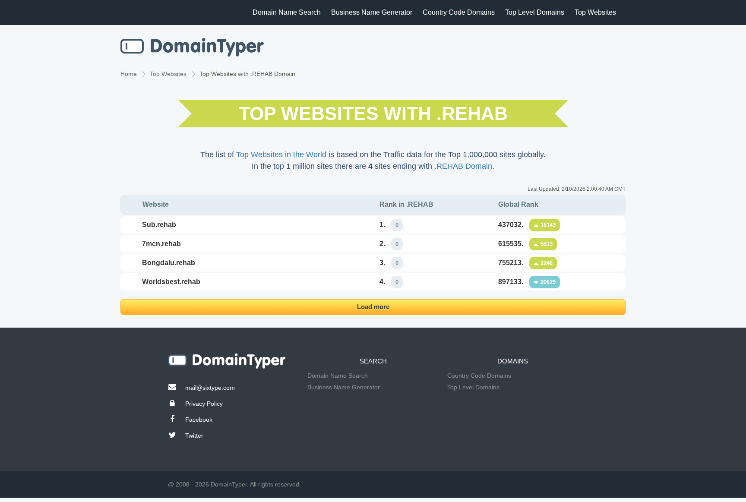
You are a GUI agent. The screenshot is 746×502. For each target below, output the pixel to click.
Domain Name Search (287, 12)
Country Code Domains (459, 12)
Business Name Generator (371, 12)
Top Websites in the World (281, 154)
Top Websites (595, 12)
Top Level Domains (534, 12)
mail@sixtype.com (210, 387)
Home (128, 73)
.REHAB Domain (463, 166)
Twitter (194, 435)
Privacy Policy (204, 403)
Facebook (198, 419)
